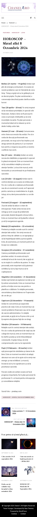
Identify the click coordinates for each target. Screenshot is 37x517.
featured (6, 32)
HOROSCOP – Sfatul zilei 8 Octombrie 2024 (18, 397)
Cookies (14, 514)
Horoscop (15, 32)
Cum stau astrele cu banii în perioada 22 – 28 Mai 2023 (26, 458)
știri (23, 32)
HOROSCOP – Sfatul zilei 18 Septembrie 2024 (25, 486)
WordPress (23, 511)
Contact (23, 514)
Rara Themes (29, 508)
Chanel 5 (17, 506)
